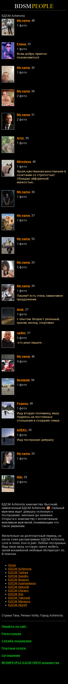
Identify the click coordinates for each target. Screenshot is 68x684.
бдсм (12, 565)
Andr (20, 309)
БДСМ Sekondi (18, 587)
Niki (19, 477)
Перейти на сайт (14, 626)
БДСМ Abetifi (17, 605)
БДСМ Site (15, 594)
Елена (21, 44)
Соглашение (11, 655)
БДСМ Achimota (19, 569)
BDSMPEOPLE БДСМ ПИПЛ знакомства (30, 663)
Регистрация (11, 634)
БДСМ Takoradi (19, 598)
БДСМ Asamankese (22, 583)
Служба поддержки (17, 641)
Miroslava (24, 162)
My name (23, 20)
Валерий (23, 380)
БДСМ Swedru (18, 576)
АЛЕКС (22, 430)
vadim (21, 333)
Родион (22, 403)
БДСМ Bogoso (18, 580)
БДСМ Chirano (18, 590)
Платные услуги (14, 648)
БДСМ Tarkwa (18, 572)
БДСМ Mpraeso (19, 601)
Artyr (20, 138)
